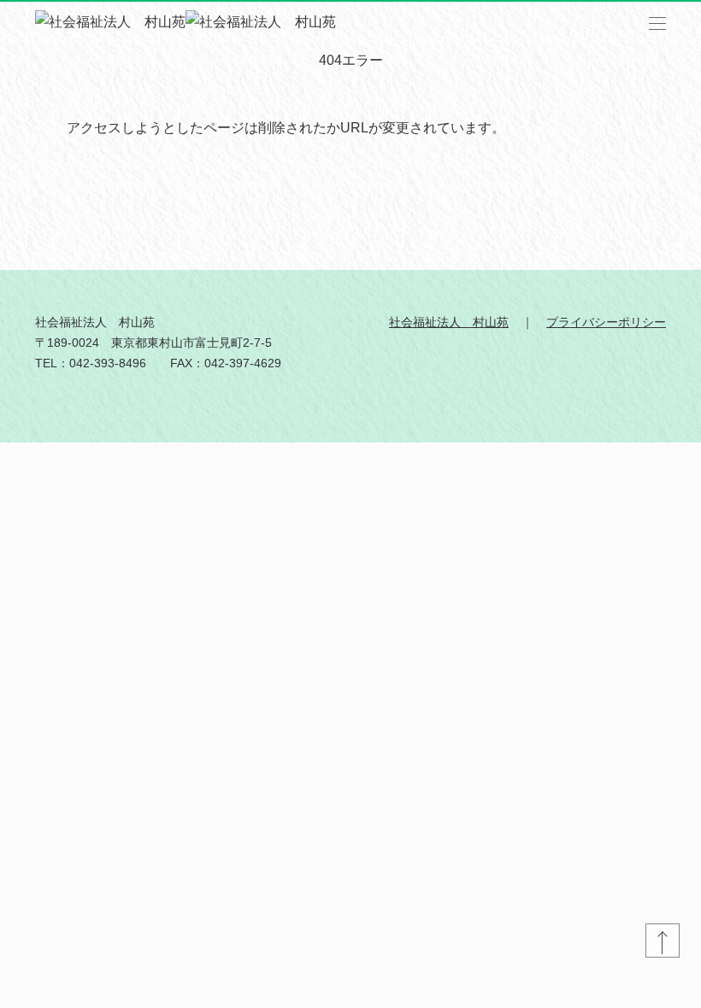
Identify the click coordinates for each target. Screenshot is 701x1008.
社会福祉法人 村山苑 (449, 322)
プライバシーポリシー (606, 322)
